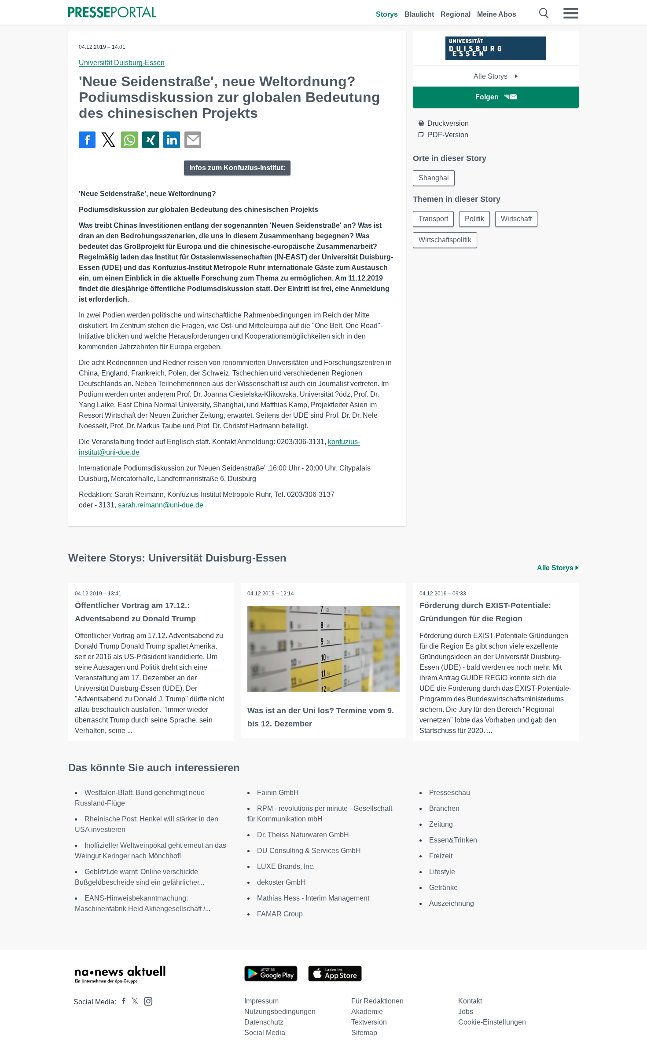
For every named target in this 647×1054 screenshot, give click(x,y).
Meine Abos (496, 14)
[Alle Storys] (495, 58)
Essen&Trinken (453, 840)
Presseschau (449, 792)
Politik (474, 218)
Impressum (261, 1001)
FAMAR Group (280, 914)
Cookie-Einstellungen (492, 1022)
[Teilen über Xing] (150, 139)
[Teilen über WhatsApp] (129, 139)
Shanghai (434, 178)
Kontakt (470, 1001)
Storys (387, 14)
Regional (456, 14)
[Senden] (192, 139)
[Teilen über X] (108, 139)
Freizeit (440, 856)
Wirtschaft (516, 218)
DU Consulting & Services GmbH (309, 850)
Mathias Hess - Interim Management (313, 898)
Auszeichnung (451, 903)
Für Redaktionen (377, 1001)
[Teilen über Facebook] (87, 139)
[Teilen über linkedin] (171, 139)
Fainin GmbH (278, 792)
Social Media (264, 1032)
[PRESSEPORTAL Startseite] (112, 13)
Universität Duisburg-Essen (122, 62)
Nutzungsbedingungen (280, 1011)
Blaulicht (419, 14)
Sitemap (364, 1032)
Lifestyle (442, 871)
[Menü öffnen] (571, 13)
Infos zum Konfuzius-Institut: (237, 167)
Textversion (369, 1022)
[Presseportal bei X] (132, 1002)
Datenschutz (263, 1022)
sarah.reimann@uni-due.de (160, 505)
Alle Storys (491, 76)
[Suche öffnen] (544, 13)
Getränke (443, 887)
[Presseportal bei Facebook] (121, 1002)
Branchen (444, 808)
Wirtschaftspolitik (445, 240)
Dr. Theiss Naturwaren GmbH (303, 835)
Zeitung (441, 824)
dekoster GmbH (281, 882)
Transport (433, 218)
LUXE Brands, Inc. (286, 866)
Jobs (465, 1011)
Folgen (487, 97)
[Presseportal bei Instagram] (145, 1000)
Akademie (367, 1011)
